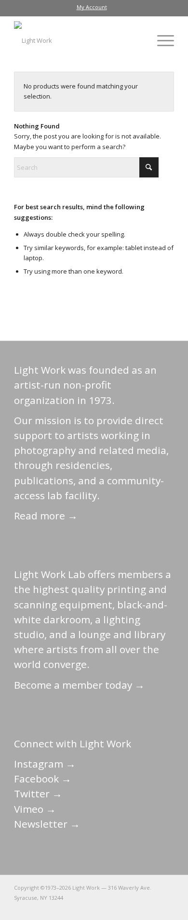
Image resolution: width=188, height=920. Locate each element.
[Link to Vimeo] (138, 908)
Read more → (46, 515)
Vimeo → (35, 809)
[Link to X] (94, 908)
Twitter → (38, 793)
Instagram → (45, 763)
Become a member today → (79, 685)
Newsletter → (47, 824)
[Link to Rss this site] (167, 908)
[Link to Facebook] (109, 908)
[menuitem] (92, 7)
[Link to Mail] (80, 908)
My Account (92, 7)
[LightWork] (78, 40)
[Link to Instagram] (123, 908)
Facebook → (42, 778)
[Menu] (161, 40)
